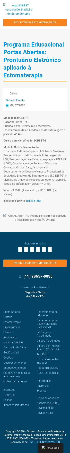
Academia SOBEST (48, 367)
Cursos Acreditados (48, 340)
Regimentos (10, 337)
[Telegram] (50, 249)
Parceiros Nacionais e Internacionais (16, 374)
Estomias (8, 394)
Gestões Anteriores (15, 362)
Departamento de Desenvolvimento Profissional (47, 324)
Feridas (7, 400)
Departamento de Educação (47, 313)
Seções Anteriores (14, 367)
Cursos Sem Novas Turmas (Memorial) (48, 347)
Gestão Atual (11, 352)
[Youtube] (38, 249)
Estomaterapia (12, 322)
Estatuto (8, 332)
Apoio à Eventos (13, 342)
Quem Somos (11, 312)
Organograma (11, 327)
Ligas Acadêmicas (48, 372)
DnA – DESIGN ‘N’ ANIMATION (44, 442)
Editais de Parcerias (15, 381)
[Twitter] (32, 249)
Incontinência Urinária (16, 405)
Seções (8, 357)
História (7, 317)
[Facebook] (20, 249)
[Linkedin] (44, 249)
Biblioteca (9, 389)
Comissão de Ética (14, 347)
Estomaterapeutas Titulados (48, 361)
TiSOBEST (43, 354)
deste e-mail (33, 200)
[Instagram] (26, 249)
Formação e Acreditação (44, 334)
